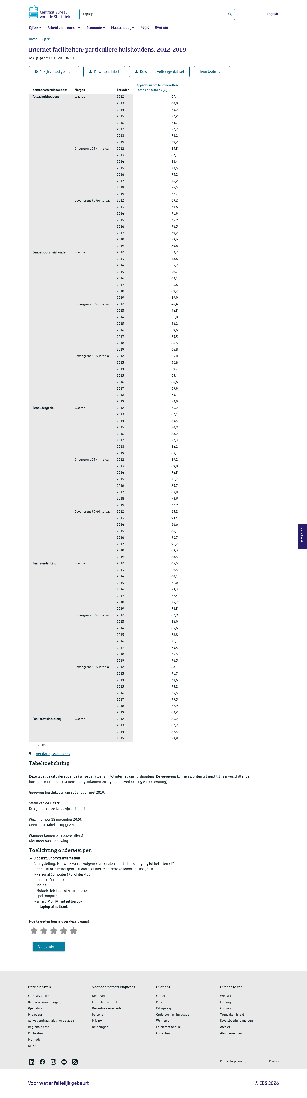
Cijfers (33, 28)
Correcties (163, 1033)
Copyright (227, 1002)
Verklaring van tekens (53, 754)
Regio (144, 28)
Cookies (225, 1008)
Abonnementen (231, 1033)
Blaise (32, 1046)
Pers (159, 1002)
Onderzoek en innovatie (172, 1014)
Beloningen (100, 1027)
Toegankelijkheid (232, 1014)
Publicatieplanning (233, 1061)
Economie (94, 28)
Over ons (161, 28)
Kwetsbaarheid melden (236, 1020)
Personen (98, 1014)
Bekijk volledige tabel (56, 72)
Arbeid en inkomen (62, 28)
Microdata (35, 1014)
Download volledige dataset (162, 72)
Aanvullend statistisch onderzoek (51, 1020)
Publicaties (35, 1033)
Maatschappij (121, 28)
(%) (157, 88)
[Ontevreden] (44, 930)
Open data (35, 1008)
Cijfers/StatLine (38, 996)
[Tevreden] (64, 930)
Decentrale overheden (107, 1008)
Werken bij (163, 1020)
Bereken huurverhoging (44, 1002)
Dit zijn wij (163, 1008)
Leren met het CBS (168, 1027)
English (272, 14)
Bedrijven (99, 996)
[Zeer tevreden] (73, 930)
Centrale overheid (104, 1002)
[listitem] (31, 1061)
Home (33, 39)
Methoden (35, 1039)
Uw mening (302, 536)
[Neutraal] (54, 930)
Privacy (97, 1020)
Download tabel (106, 72)
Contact (161, 996)
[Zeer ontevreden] (34, 930)
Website (226, 996)
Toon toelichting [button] (212, 72)
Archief (225, 1027)
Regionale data (38, 1027)
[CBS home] (50, 11)
